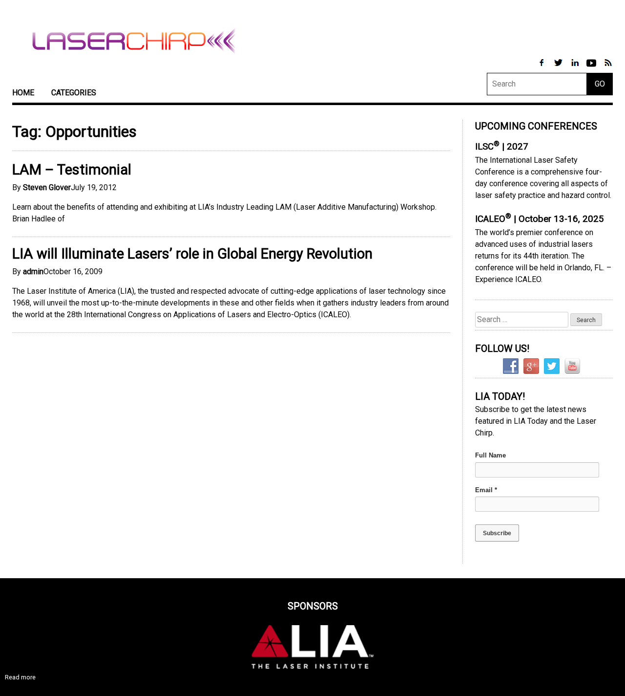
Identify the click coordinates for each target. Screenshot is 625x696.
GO (600, 83)
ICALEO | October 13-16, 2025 (539, 219)
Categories (73, 92)
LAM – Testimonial (71, 169)
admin (33, 271)
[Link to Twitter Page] (559, 67)
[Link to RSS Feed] (608, 67)
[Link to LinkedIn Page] (575, 67)
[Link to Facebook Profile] (542, 67)
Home (23, 92)
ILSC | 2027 (501, 146)
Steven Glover (47, 187)
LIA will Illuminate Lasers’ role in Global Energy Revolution (192, 253)
